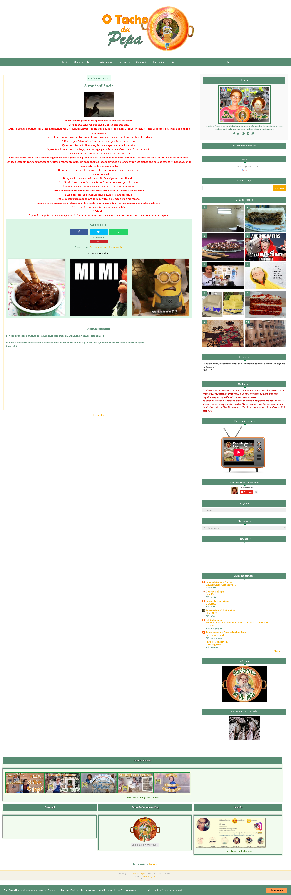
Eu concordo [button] (277, 890)
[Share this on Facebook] (79, 232)
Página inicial (99, 415)
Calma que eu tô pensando (106, 247)
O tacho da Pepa (215, 591)
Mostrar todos (280, 651)
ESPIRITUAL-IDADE (217, 641)
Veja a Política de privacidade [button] (169, 890)
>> (193, 415)
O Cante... (211, 603)
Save (99, 242)
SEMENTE (211, 613)
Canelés (210, 594)
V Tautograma (213, 644)
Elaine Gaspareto (150, 876)
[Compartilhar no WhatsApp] (118, 232)
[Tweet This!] (99, 232)
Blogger (153, 864)
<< (5, 415)
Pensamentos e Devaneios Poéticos (226, 632)
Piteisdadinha (214, 619)
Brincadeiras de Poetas (219, 582)
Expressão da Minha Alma (221, 610)
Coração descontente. (217, 635)
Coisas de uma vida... (217, 601)
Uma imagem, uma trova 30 (221, 584)
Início (65, 62)
